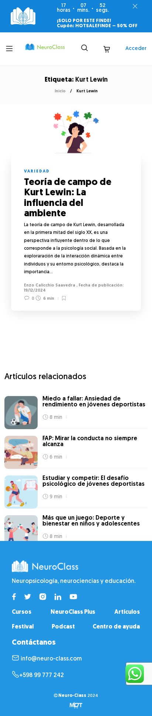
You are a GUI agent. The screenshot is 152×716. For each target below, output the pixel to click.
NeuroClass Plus (73, 612)
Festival (23, 627)
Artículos (127, 612)
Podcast (63, 627)
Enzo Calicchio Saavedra (49, 286)
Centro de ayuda (116, 627)
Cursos (21, 612)
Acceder (135, 48)
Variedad (37, 172)
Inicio (60, 91)
